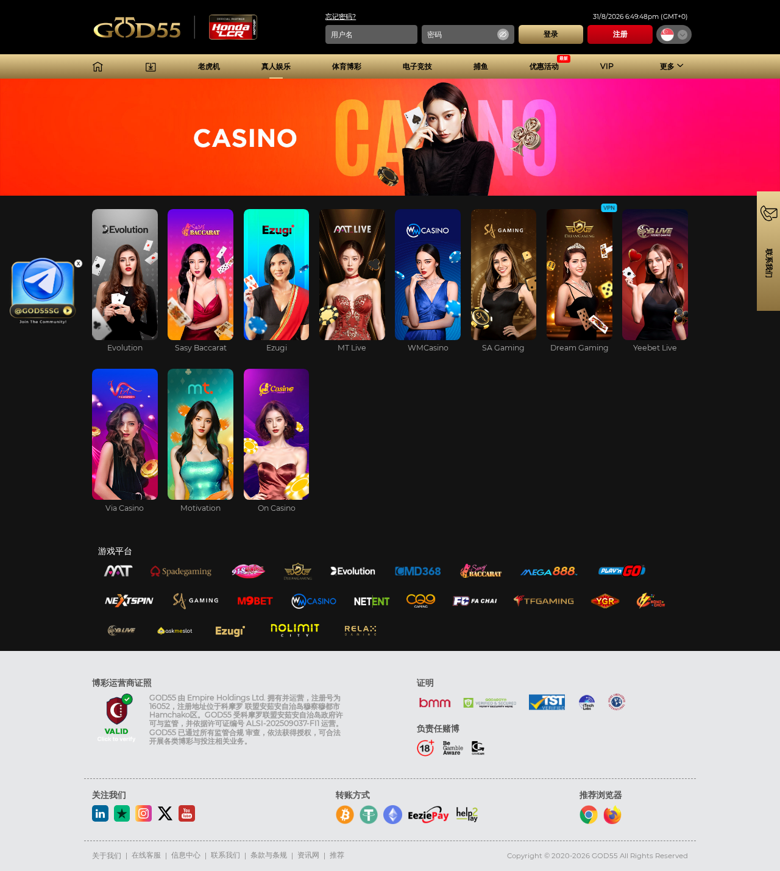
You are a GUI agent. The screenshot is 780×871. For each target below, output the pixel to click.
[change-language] (674, 34)
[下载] (151, 67)
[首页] (98, 67)
